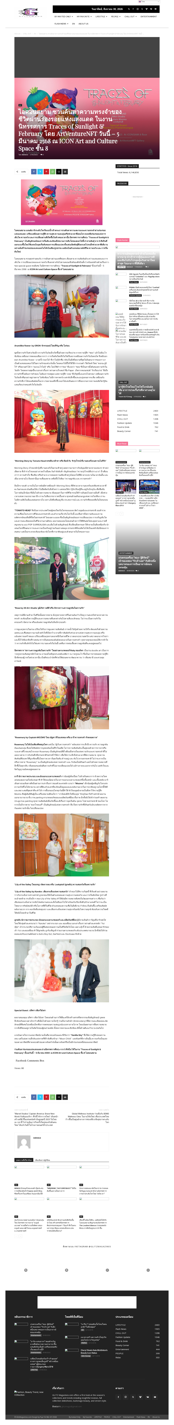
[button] (129, 9)
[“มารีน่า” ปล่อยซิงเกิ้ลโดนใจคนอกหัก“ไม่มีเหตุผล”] (72, 1327)
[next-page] (20, 1236)
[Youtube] (155, 9)
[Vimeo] (147, 9)
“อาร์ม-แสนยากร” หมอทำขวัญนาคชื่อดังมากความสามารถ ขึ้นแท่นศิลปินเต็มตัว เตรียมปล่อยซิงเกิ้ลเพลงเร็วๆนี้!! (148, 470)
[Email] (59, 171)
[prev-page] (16, 1236)
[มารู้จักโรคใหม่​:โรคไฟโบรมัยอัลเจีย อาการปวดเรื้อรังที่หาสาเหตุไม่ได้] (138, 374)
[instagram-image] (25, 1270)
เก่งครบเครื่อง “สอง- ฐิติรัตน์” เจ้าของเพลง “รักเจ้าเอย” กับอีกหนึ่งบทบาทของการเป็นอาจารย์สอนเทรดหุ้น (126, 470)
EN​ (73, 24)
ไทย (143, 2)
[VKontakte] (151, 9)
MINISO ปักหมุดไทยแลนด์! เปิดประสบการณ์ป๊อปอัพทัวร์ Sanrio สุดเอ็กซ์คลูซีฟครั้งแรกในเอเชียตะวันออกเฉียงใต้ (28, 1191)
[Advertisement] (87, 57)
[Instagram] (138, 9)
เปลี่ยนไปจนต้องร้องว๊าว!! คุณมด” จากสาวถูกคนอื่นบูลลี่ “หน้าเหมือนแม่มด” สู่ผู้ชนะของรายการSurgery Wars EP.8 (126, 501)
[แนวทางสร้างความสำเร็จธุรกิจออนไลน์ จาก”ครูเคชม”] (72, 1340)
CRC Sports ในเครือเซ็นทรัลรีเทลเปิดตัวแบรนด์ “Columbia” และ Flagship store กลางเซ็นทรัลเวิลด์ (144, 276)
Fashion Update (135, 295)
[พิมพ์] (65, 171)
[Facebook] (133, 9)
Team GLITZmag (125, 397)
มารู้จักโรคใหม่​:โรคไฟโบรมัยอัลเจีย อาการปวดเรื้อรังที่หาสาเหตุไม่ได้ (137, 390)
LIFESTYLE (100, 16)
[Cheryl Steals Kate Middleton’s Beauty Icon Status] (72, 1353)
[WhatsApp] (52, 171)
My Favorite (83, 16)
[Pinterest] (46, 171)
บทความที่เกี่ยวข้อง (24, 1160)
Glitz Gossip (86, 1356)
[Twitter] (142, 9)
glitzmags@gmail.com (71, 1406)
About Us (83, 24)
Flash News (60, 24)
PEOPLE (114, 16)
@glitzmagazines (100, 1246)
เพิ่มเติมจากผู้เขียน (42, 1160)
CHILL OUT (130, 16)
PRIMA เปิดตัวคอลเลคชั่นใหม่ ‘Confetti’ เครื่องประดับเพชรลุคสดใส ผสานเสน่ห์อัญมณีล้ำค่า (144, 289)
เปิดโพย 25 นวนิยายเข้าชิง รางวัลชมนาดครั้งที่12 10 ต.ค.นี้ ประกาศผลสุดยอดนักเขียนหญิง (144, 303)
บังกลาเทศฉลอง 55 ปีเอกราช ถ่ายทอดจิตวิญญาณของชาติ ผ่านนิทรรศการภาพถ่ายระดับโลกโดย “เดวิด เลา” (93, 1191)
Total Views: (123, 172)
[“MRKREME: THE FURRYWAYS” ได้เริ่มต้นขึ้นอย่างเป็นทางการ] (62, 1176)
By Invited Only (63, 16)
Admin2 (25, 155)
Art (35, 34)
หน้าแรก (17, 34)
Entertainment (149, 16)
